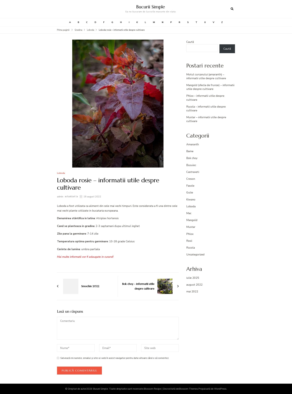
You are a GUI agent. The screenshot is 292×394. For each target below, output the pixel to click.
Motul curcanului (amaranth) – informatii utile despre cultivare (206, 76)
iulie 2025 (192, 278)
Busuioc (191, 165)
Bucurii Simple (150, 7)
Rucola (190, 247)
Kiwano (190, 199)
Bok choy (191, 158)
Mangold (191, 220)
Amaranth (192, 144)
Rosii (189, 241)
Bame (189, 151)
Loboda (61, 173)
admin (60, 196)
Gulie (189, 192)
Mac (188, 213)
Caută (190, 42)
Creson (190, 179)
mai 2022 (192, 291)
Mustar (190, 227)
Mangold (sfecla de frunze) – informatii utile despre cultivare (210, 87)
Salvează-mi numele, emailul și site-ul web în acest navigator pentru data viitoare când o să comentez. (114, 358)
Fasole (190, 185)
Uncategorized (195, 254)
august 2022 (194, 284)
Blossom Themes (188, 388)
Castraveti (192, 172)
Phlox (189, 234)
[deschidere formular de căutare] (232, 9)
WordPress (220, 388)
